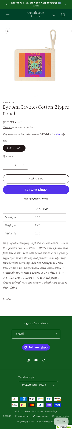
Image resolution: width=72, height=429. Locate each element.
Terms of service (60, 416)
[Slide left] (28, 96)
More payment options (36, 199)
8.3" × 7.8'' (14, 148)
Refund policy (22, 416)
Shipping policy (25, 422)
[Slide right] (44, 96)
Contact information (48, 422)
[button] (7, 14)
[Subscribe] (56, 334)
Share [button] (9, 299)
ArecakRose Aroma (34, 412)
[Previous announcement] (7, 5)
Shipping (7, 127)
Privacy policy (40, 416)
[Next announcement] (65, 5)
